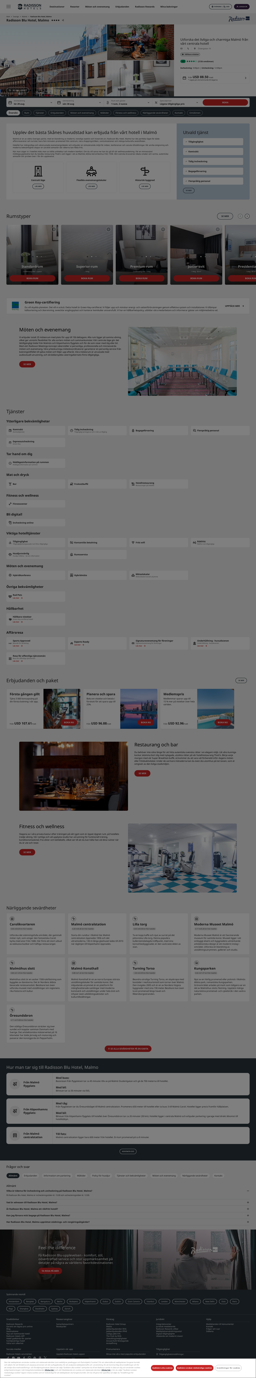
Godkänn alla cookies (162, 1368)
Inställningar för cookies (228, 1368)
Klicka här (49, 1370)
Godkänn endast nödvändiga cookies (194, 1368)
